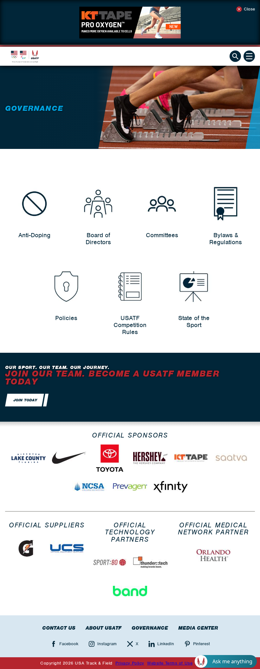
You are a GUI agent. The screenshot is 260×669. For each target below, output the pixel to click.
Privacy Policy (129, 663)
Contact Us (58, 628)
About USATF (103, 628)
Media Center (198, 628)
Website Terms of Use (169, 663)
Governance (150, 628)
